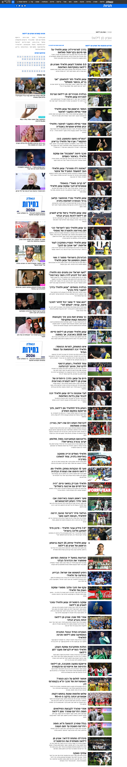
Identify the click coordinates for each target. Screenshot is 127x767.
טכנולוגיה (45, 2)
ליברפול (17, 42)
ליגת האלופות (41, 44)
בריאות (59, 2)
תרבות (82, 2)
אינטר (33, 37)
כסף (70, 2)
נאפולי (33, 44)
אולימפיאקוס (41, 47)
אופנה (37, 2)
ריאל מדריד (18, 44)
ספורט (95, 2)
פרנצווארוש (27, 44)
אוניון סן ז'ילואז (101, 32)
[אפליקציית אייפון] (22, 6)
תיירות (52, 2)
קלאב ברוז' (31, 40)
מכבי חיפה (26, 37)
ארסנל (43, 42)
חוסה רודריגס (26, 42)
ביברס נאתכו (24, 47)
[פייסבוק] (16, 6)
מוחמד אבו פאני (40, 40)
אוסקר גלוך (33, 47)
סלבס (75, 2)
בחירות (88, 2)
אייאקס (17, 37)
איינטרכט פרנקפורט (21, 40)
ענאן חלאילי (41, 37)
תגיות (110, 32)
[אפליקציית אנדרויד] (25, 6)
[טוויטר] (19, 6)
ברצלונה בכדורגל (40, 49)
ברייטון (17, 47)
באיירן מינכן (35, 42)
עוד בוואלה (41, 75)
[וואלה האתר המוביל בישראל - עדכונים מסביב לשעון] (109, 2)
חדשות (102, 2)
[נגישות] (2, 2)
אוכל (65, 2)
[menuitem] (100, 2)
